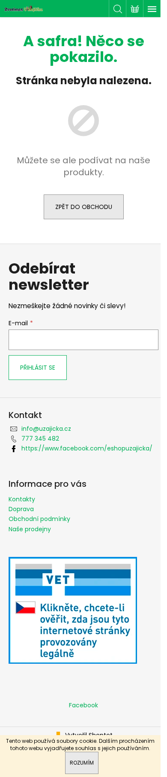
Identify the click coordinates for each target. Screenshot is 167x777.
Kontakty (22, 499)
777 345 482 (40, 438)
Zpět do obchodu (83, 207)
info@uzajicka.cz (46, 428)
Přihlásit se (37, 367)
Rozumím (82, 762)
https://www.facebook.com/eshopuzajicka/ (86, 448)
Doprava (21, 509)
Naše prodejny (30, 529)
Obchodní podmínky (39, 519)
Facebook (83, 705)
